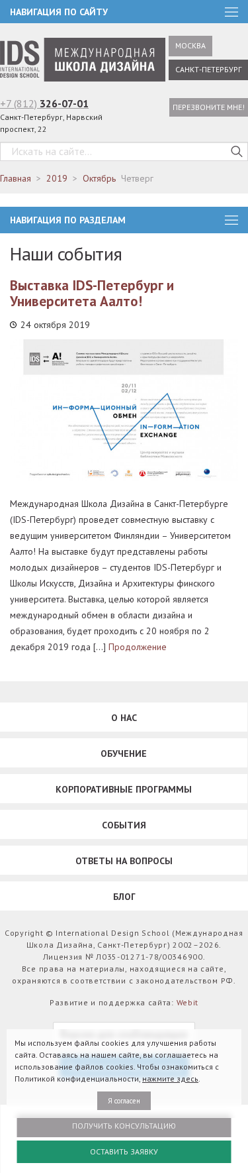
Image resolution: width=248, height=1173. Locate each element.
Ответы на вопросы (124, 861)
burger (231, 220)
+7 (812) (44, 103)
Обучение (124, 753)
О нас (124, 718)
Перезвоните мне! (209, 107)
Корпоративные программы (124, 789)
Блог (124, 897)
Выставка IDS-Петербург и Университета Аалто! (92, 293)
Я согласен (124, 1100)
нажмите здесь (170, 1079)
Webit (188, 1002)
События (124, 825)
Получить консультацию (124, 1126)
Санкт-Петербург (208, 69)
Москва (190, 45)
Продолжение (137, 647)
